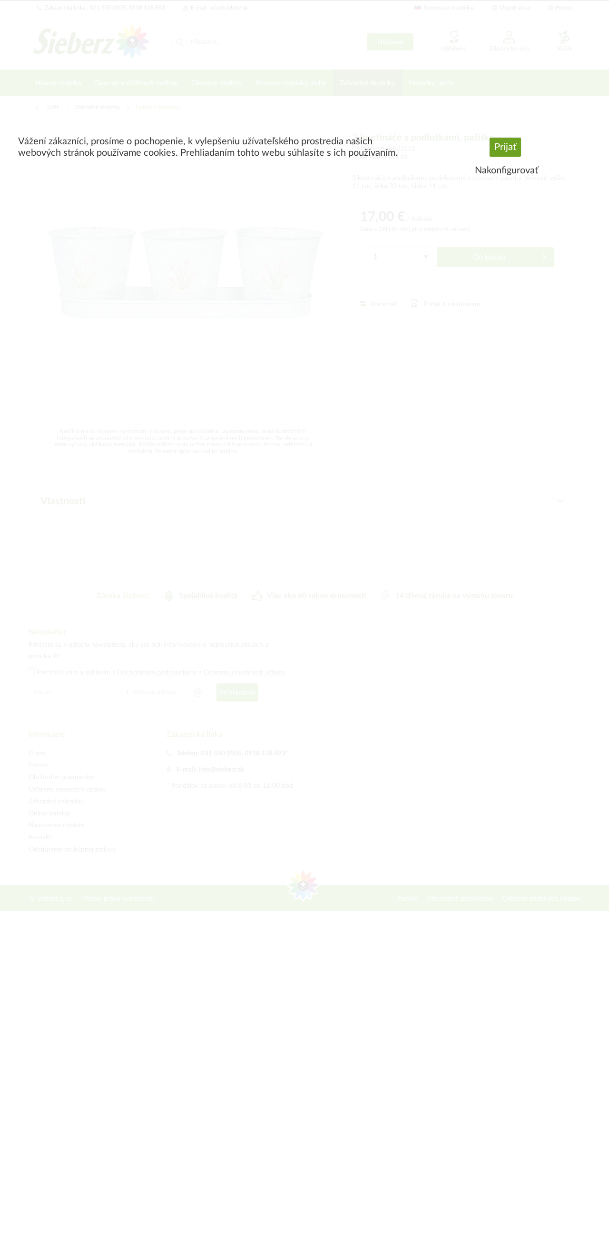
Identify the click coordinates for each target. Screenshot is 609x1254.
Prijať (505, 147)
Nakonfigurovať (506, 170)
